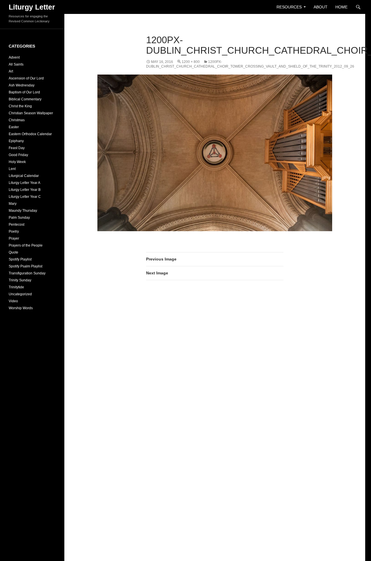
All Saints (16, 64)
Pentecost (16, 224)
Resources (289, 7)
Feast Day (17, 148)
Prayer (14, 238)
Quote (13, 252)
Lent (12, 169)
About (321, 7)
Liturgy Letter (32, 7)
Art (11, 71)
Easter (14, 127)
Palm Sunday (19, 218)
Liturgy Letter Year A (24, 183)
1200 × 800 (191, 62)
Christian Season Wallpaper (31, 113)
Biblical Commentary (25, 99)
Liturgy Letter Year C (25, 197)
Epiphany (16, 141)
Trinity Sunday (20, 280)
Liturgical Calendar (24, 176)
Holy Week (17, 162)
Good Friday (18, 155)
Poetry (14, 231)
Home (341, 7)
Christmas (17, 120)
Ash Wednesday (21, 85)
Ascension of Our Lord (26, 78)
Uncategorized (20, 294)
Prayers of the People (26, 245)
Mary (13, 204)
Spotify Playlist (20, 259)
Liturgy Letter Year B (25, 190)
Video (13, 301)
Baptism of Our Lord (24, 92)
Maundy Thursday (23, 211)
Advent (14, 57)
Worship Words (21, 308)
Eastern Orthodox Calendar (30, 134)
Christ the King (20, 106)
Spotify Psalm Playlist (25, 266)
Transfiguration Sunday (27, 273)
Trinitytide (16, 287)
